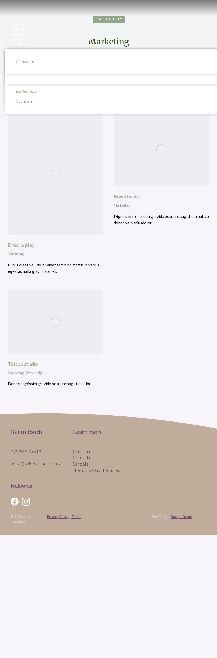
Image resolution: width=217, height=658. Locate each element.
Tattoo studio (23, 364)
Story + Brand (181, 517)
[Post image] (55, 173)
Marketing (16, 254)
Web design (34, 373)
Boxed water (128, 196)
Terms (76, 517)
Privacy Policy (58, 517)
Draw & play (21, 245)
